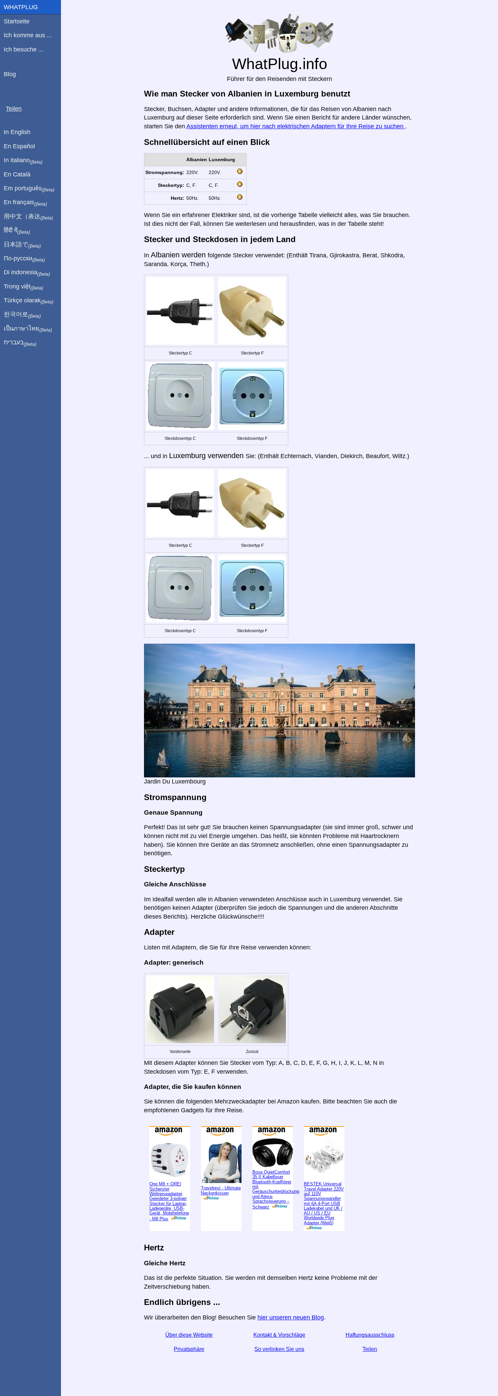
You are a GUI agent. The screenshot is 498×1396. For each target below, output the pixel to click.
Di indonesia (27, 272)
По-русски (24, 258)
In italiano (23, 160)
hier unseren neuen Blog (290, 1317)
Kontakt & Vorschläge (279, 1335)
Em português (29, 188)
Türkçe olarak (29, 300)
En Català (17, 174)
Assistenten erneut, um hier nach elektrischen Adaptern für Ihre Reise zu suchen (295, 126)
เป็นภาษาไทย (28, 328)
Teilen (369, 1349)
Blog (10, 74)
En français (25, 202)
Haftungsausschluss (370, 1335)
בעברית (20, 342)
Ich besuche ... (23, 49)
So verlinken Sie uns (279, 1349)
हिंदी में (17, 230)
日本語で (22, 245)
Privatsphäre (189, 1349)
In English (17, 132)
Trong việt (23, 287)
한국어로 (22, 314)
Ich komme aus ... (28, 35)
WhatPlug (21, 7)
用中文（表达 (28, 216)
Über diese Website (189, 1335)
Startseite (16, 21)
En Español (19, 146)
